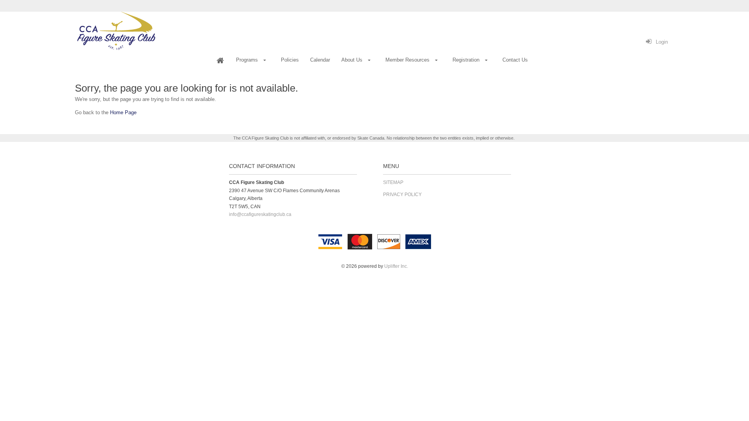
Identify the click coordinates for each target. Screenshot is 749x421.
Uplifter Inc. (396, 266)
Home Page (123, 112)
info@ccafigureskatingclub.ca (260, 214)
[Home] (220, 60)
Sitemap (393, 182)
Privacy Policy (402, 194)
